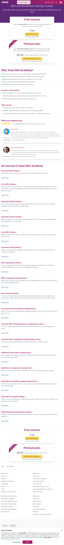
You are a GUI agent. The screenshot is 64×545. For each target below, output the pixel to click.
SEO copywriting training (11, 263)
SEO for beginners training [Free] (14, 278)
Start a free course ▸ (32, 34)
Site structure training (10, 293)
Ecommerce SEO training (11, 247)
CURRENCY (5, 525)
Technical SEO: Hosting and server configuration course (23, 324)
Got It (27, 542)
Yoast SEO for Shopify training (13, 397)
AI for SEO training (9, 184)
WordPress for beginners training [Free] (17, 368)
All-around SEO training (10, 171)
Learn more (5, 178)
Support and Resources (9, 496)
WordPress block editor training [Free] (16, 353)
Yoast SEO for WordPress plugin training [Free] (19, 381)
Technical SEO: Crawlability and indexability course (21, 339)
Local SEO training (9, 232)
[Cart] (52, 2)
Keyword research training (12, 217)
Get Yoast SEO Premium (32, 58)
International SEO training (11, 201)
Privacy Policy (47, 537)
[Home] (2, 466)
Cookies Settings (16, 542)
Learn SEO (36, 496)
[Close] (61, 530)
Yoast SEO (4, 473)
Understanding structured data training (17, 412)
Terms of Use (23, 532)
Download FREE (22, 2)
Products (36, 473)
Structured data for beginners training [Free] (19, 309)
